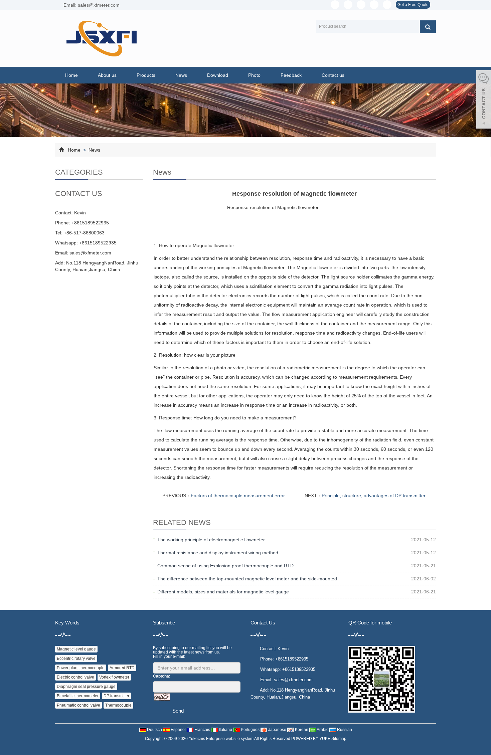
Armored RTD (122, 668)
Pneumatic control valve (78, 705)
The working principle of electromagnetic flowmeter (211, 539)
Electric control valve (75, 677)
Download (217, 75)
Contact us (333, 75)
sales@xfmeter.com (90, 252)
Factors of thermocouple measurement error (238, 495)
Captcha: (161, 676)
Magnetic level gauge (76, 649)
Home (71, 75)
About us (107, 75)
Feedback (291, 75)
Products (146, 75)
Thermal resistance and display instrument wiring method (217, 552)
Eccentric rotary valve (76, 658)
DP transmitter (116, 696)
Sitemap (338, 738)
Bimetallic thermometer (78, 696)
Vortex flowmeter (114, 677)
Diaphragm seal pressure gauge (86, 686)
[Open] (483, 100)
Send (178, 711)
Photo (254, 75)
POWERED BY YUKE (311, 738)
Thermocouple (118, 705)
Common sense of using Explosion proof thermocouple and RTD (225, 565)
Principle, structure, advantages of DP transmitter (374, 495)
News (181, 75)
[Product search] (428, 26)
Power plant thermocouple (81, 668)
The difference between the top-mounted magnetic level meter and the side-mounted (247, 578)
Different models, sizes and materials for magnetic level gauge (223, 591)
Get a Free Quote (413, 4)
